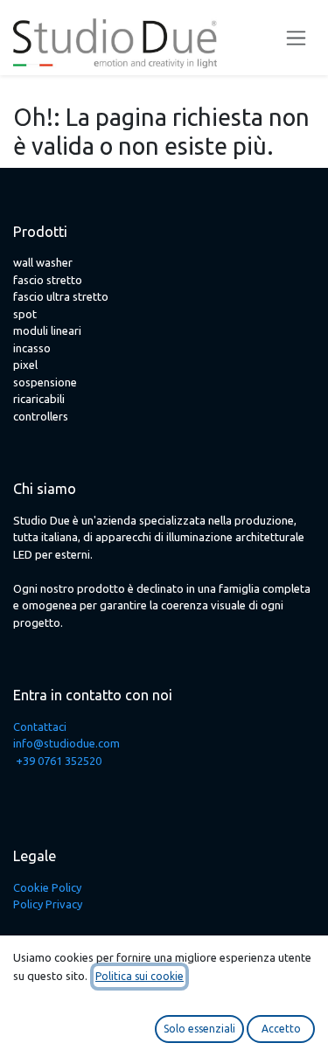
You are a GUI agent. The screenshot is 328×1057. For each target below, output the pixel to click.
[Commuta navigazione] (296, 38)
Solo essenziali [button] (199, 1028)
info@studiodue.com (66, 743)
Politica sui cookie (139, 976)
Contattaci (39, 726)
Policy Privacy (47, 904)
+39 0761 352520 (58, 761)
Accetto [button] (281, 1028)
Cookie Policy (47, 887)
